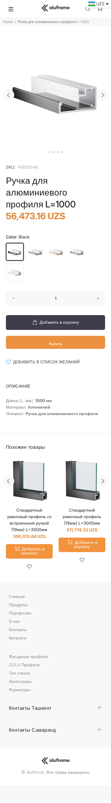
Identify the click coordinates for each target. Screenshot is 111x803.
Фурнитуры (19, 689)
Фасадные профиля (28, 656)
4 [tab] (57, 152)
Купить (55, 343)
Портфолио (20, 612)
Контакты (18, 629)
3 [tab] (53, 152)
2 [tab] (49, 152)
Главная (17, 596)
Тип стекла (19, 672)
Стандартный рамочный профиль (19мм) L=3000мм (82, 516)
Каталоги (17, 637)
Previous (8, 95)
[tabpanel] (55, 91)
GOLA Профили (24, 664)
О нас (14, 621)
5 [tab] (61, 152)
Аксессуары (20, 681)
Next (102, 95)
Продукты (18, 604)
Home (8, 22)
